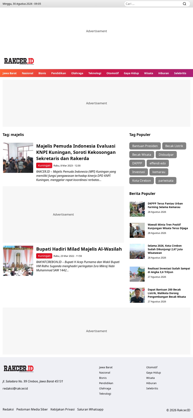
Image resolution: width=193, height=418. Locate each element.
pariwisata (166, 180)
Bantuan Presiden (145, 146)
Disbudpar (166, 155)
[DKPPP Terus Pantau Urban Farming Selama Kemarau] (137, 209)
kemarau (158, 172)
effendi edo (158, 163)
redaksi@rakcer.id (15, 388)
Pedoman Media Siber (32, 409)
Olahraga (77, 73)
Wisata (148, 73)
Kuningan (44, 165)
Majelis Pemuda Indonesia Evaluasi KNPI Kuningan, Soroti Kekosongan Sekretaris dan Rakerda (76, 152)
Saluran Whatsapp (90, 409)
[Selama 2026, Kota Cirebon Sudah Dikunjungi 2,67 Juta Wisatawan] (137, 251)
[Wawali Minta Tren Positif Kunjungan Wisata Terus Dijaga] (137, 230)
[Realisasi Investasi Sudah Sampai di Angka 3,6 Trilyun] (137, 274)
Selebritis (180, 73)
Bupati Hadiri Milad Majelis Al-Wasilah (79, 249)
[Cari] (184, 4)
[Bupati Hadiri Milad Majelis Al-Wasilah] (18, 261)
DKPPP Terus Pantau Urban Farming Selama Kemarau (165, 205)
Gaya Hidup (131, 73)
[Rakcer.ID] (19, 62)
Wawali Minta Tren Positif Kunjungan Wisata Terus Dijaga (168, 226)
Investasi (138, 172)
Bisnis (42, 73)
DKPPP (137, 163)
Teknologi (94, 73)
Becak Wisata (141, 155)
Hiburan (163, 73)
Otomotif (112, 73)
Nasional (27, 73)
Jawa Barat (10, 73)
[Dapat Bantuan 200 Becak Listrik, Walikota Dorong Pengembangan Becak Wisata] (137, 295)
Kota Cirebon (141, 180)
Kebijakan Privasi (63, 409)
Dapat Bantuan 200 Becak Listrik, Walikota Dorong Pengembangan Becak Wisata (167, 293)
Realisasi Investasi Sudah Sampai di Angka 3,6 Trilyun (169, 270)
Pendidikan (58, 73)
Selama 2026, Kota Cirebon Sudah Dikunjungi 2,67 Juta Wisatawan (165, 249)
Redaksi (8, 409)
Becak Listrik (174, 146)
